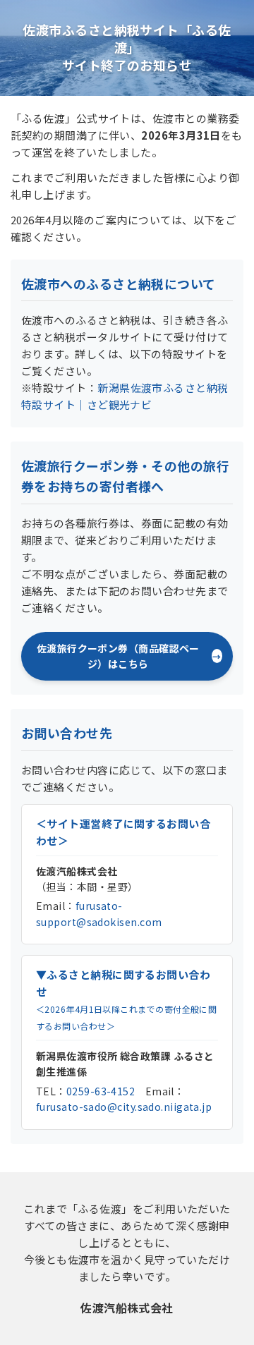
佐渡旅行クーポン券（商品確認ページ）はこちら (118, 656)
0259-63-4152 (100, 1091)
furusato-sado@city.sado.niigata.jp (124, 1107)
